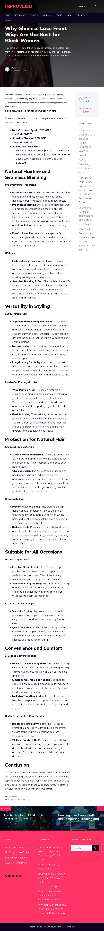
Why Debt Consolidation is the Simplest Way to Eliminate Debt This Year (52, 909)
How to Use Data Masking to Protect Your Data (23, 817)
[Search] (95, 848)
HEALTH (34, 15)
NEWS (7, 15)
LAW (69, 15)
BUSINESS (46, 15)
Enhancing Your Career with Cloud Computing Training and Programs (77, 818)
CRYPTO (59, 15)
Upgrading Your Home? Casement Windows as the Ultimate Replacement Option (86, 190)
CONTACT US (84, 6)
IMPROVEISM (18, 6)
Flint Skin (42, 927)
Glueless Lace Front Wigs (20, 799)
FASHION (12, 796)
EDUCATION (80, 15)
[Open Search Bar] (95, 6)
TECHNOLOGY (20, 15)
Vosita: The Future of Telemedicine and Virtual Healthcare (86, 215)
